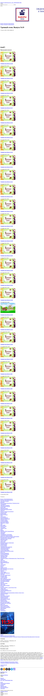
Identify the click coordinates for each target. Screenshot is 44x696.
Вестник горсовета (4, 605)
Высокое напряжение (4, 553)
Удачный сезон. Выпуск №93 (6, 462)
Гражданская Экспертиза (5, 607)
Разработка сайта (3, 671)
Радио (1, 636)
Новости (2, 2)
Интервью (2, 502)
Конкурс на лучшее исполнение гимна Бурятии (9, 536)
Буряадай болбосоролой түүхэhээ (6, 551)
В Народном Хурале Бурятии (6, 509)
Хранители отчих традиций (5, 538)
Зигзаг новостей (3, 578)
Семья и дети (3, 588)
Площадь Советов (4, 555)
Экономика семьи (3, 556)
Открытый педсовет (4, 596)
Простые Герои (3, 526)
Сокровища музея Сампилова (6, 546)
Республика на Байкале (5, 580)
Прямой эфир (15, 2)
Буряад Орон (3, 507)
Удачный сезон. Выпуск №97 (6, 403)
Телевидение (6, 2)
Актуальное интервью (4, 581)
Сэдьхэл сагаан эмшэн (4, 550)
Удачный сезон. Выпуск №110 (6, 211)
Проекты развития (4, 597)
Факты (1, 566)
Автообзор (2, 533)
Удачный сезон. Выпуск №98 (6, 388)
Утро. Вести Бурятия (4, 501)
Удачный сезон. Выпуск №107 (6, 255)
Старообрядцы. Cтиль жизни (6, 534)
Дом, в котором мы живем (5, 579)
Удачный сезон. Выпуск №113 (6, 167)
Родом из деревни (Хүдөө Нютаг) (7, 511)
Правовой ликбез (3, 543)
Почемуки (2, 594)
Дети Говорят (3, 516)
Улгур (1, 515)
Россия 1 (2, 23)
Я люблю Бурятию (4, 589)
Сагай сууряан (3, 540)
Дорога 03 (2, 510)
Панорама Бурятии (4, 508)
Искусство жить (3, 569)
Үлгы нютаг (2, 527)
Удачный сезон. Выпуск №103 (6, 314)
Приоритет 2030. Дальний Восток (7, 531)
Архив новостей (3, 664)
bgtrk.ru (41, 657)
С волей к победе (3, 577)
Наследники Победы (4, 521)
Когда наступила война (5, 602)
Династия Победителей (5, 518)
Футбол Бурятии (3, 544)
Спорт (1, 563)
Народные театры (3, 583)
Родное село (2, 591)
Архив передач (11, 23)
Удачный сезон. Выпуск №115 (6, 137)
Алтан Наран (3, 564)
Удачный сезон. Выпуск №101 (6, 344)
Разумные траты (3, 576)
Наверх (1, 634)
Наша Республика (3, 539)
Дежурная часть (3, 557)
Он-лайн (2, 586)
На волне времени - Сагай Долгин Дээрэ (8, 587)
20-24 (1, 529)
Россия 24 (6, 23)
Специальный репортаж (5, 506)
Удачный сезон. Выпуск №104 (6, 300)
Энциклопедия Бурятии (5, 547)
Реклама (19, 636)
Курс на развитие (3, 561)
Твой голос (2, 560)
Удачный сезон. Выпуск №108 (6, 240)
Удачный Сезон (3, 528)
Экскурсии (37, 636)
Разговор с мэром (3, 519)
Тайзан (1, 559)
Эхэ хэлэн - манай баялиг (5, 575)
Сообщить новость (4, 691)
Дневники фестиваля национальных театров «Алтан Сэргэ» (12, 592)
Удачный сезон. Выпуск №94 (6, 447)
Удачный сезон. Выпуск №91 (6, 492)
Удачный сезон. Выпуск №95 (6, 433)
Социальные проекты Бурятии (6, 535)
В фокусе (2, 570)
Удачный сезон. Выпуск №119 (6, 78)
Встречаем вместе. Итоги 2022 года (7, 537)
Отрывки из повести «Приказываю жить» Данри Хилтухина (12, 558)
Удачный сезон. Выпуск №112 (6, 181)
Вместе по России (4, 514)
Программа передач (31, 636)
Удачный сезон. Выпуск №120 (6, 63)
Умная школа (3, 610)
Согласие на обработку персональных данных (9, 662)
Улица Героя (2, 532)
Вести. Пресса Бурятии (5, 585)
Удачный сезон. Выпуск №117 (6, 107)
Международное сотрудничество (6, 568)
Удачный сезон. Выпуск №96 (6, 418)
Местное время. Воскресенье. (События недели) (9, 503)
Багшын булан (3, 513)
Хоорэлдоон (2, 541)
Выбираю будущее (4, 593)
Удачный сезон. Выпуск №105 (6, 285)
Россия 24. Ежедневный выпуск (6, 500)
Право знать (2, 584)
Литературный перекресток (5, 590)
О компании (15, 636)
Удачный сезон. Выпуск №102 (6, 329)
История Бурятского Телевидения (7, 542)
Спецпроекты (3, 504)
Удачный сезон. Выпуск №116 (6, 122)
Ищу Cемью (2, 525)
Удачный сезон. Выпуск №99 (6, 373)
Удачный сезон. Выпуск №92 (6, 477)
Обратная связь (24, 636)
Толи (1, 524)
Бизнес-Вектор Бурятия (5, 595)
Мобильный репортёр (4, 562)
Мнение (2, 530)
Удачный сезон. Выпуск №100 (6, 359)
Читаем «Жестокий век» (5, 572)
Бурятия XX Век (3, 567)
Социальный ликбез (4, 549)
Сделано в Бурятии (4, 520)
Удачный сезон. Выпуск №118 (6, 93)
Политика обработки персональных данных (9, 661)
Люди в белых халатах (4, 606)
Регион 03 (2, 609)
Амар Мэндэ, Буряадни (5, 505)
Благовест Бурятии (4, 517)
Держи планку (3, 571)
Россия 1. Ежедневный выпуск (6, 499)
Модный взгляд (3, 600)
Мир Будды (2, 604)
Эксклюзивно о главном (5, 598)
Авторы (2, 665)
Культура (2, 565)
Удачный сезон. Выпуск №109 (6, 226)
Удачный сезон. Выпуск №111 (6, 196)
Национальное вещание (7, 636)
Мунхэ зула (2, 552)
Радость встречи (3, 545)
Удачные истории (3, 601)
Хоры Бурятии (3, 608)
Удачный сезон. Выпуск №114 (6, 152)
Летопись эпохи (3, 512)
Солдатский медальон (4, 554)
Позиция (2, 582)
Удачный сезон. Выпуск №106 (6, 270)
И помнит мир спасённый (5, 603)
